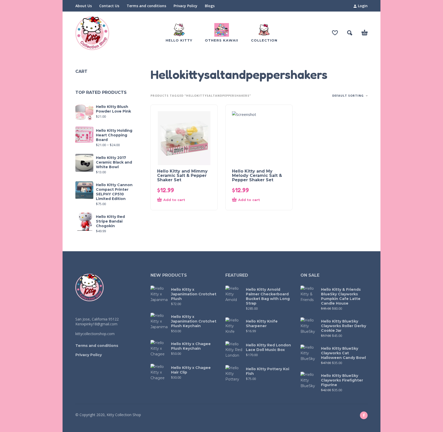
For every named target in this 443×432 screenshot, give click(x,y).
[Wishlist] (335, 32)
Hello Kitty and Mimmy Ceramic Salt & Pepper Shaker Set (182, 175)
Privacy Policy (185, 5)
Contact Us (109, 5)
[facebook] (364, 415)
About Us (83, 5)
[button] (349, 32)
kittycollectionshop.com (95, 333)
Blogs (210, 5)
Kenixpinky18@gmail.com (96, 324)
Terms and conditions (146, 5)
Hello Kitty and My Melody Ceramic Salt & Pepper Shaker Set (257, 175)
